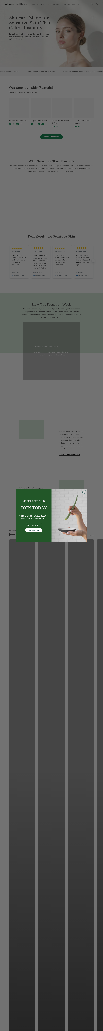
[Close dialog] (84, 491)
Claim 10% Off (34, 530)
